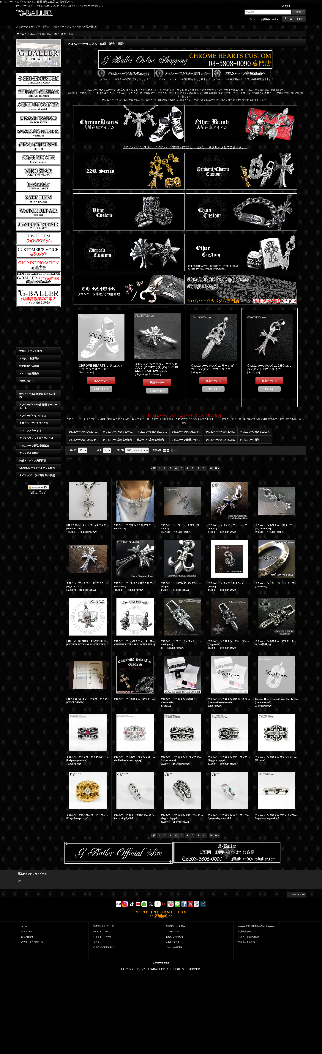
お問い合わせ (26, 381)
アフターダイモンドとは (32, 415)
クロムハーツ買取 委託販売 (34, 445)
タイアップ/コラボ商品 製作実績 (37, 475)
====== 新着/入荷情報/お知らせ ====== (256, 926)
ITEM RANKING (173, 931)
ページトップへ (298, 894)
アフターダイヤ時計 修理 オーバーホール (38, 406)
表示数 (73, 450)
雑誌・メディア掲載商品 (32, 460)
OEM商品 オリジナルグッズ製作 (37, 468)
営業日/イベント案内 (30, 351)
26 (211, 468)
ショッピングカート (102, 937)
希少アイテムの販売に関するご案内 (37, 395)
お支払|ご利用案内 (29, 358)
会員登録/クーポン (269, 19)
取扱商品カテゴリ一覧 (103, 926)
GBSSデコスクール (175, 942)
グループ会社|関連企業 (248, 937)
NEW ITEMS (26, 931)
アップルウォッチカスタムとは (36, 438)
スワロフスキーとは (30, 430)
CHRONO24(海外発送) (104, 947)
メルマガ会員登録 (29, 373)
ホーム (24, 926)
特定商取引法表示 (29, 365)
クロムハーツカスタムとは (33, 423)
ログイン (251, 19)
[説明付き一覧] (175, 450)
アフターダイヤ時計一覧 (32, 942)
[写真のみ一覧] (167, 450)
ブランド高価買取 (29, 453)
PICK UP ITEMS (100, 931)
